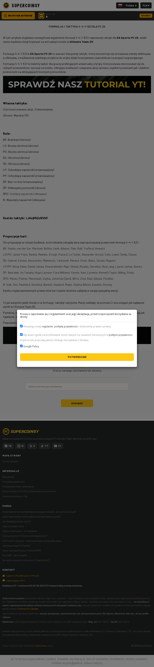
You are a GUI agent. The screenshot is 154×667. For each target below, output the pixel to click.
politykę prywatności (66, 326)
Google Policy (31, 346)
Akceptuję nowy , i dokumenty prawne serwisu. (67, 326)
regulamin (47, 326)
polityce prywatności (120, 335)
